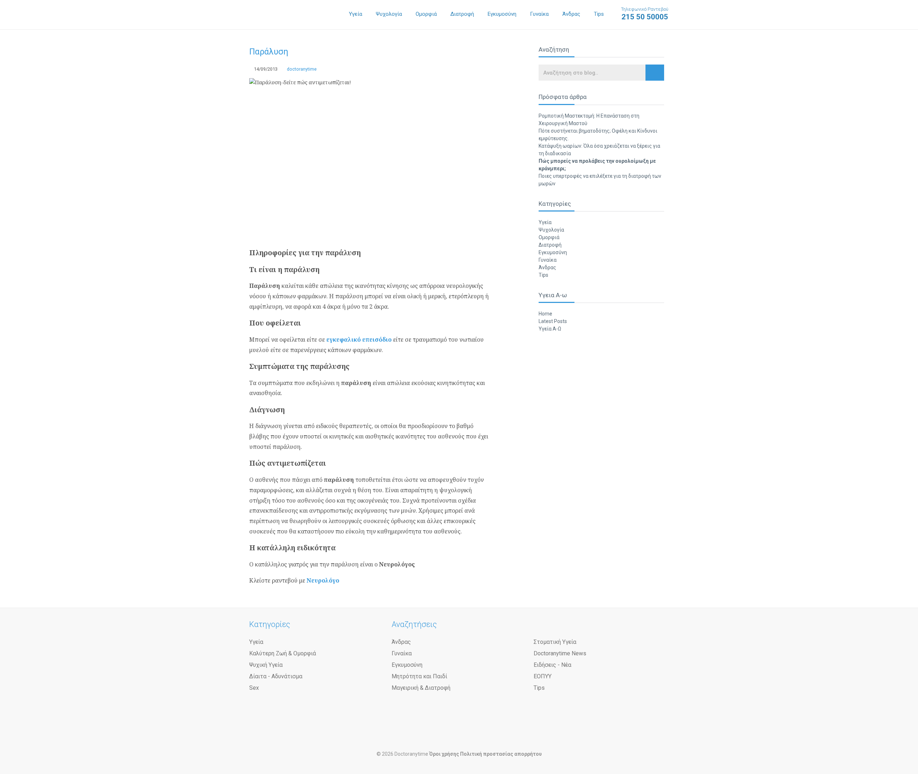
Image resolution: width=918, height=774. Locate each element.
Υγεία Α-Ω (550, 329)
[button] (654, 73)
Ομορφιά (426, 14)
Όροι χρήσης (444, 754)
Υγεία (355, 14)
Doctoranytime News (560, 653)
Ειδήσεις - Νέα (552, 664)
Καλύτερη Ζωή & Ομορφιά (282, 653)
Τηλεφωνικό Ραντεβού (644, 13)
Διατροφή (462, 14)
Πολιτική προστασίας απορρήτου (501, 754)
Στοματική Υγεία (555, 641)
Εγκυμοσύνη (502, 14)
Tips (599, 14)
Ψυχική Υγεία (266, 664)
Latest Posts (553, 321)
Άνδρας (571, 14)
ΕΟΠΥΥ (543, 676)
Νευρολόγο (323, 580)
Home (545, 314)
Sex (254, 687)
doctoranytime (301, 69)
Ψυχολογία (389, 14)
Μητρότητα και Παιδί (419, 676)
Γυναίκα (539, 14)
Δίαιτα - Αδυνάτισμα (275, 676)
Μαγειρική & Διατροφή (421, 687)
